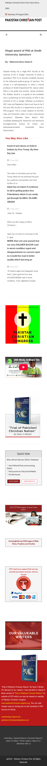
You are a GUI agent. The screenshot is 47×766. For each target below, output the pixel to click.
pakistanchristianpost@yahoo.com (15, 720)
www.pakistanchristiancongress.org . (16, 703)
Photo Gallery (25, 741)
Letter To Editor (12, 741)
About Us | (36, 741)
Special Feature (20, 738)
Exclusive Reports (35, 738)
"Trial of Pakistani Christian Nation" (28, 693)
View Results (29, 481)
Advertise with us (24, 744)
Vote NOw (13, 481)
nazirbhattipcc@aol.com (11, 717)
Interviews (8, 738)
